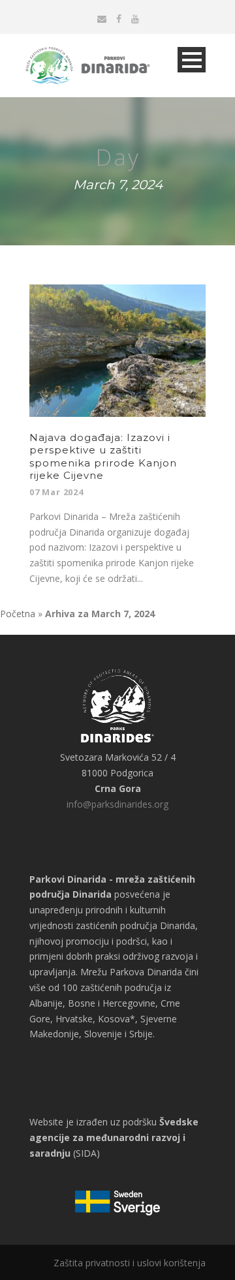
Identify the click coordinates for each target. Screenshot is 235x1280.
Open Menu (192, 59)
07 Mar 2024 (56, 492)
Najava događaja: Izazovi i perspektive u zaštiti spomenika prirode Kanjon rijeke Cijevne (103, 456)
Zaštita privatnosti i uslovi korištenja (130, 1263)
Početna (17, 613)
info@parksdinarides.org (117, 804)
